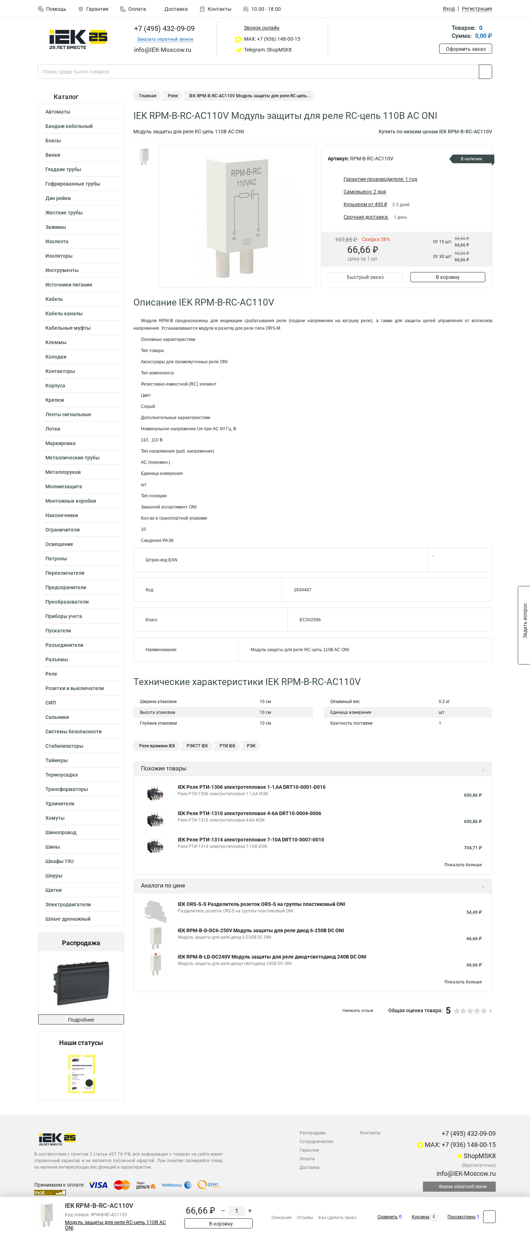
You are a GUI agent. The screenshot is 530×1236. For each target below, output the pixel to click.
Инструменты (62, 270)
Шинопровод (60, 832)
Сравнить (387, 1216)
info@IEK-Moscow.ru (465, 1173)
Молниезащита (63, 486)
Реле (51, 674)
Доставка (175, 9)
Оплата (137, 9)
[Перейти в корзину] (444, 32)
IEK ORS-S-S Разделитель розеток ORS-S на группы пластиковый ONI (261, 904)
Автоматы (57, 112)
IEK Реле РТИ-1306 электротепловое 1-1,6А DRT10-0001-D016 (252, 787)
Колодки (55, 357)
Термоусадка (61, 775)
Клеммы (55, 342)
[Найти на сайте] (485, 72)
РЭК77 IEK (197, 745)
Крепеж (54, 400)
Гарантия (97, 9)
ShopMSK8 (479, 1156)
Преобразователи (67, 602)
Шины (52, 847)
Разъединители (64, 645)
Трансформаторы (66, 789)
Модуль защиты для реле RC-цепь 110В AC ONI (115, 1225)
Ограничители (62, 530)
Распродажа (313, 1132)
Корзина (420, 1216)
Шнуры (53, 876)
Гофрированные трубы (72, 184)
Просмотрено (461, 1216)
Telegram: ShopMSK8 (267, 50)
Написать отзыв (358, 1010)
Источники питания (68, 285)
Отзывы (305, 1217)
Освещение (59, 544)
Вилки (52, 155)
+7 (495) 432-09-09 (163, 28)
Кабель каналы (64, 313)
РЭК (251, 745)
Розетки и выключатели (74, 688)
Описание (281, 1217)
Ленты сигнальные (68, 414)
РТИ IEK (227, 745)
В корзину (448, 277)
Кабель (54, 299)
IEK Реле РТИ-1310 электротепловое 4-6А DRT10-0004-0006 (249, 813)
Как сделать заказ (337, 1217)
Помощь (56, 9)
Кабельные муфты (67, 328)
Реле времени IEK (157, 745)
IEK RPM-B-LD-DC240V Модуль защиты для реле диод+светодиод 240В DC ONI (272, 957)
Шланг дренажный (67, 919)
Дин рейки (58, 198)
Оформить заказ (466, 49)
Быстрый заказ (365, 277)
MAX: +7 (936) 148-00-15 (271, 39)
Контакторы (60, 371)
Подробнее (81, 1020)
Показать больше (463, 864)
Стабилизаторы (64, 746)
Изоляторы (58, 256)
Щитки (53, 890)
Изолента (57, 241)
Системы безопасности (73, 731)
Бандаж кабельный (69, 126)
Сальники (57, 717)
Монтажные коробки (70, 501)
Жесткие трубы (64, 212)
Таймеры (56, 760)
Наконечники (61, 515)
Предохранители (65, 587)
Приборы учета (63, 616)
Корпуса (55, 385)
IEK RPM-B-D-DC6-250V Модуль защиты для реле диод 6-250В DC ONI (261, 930)
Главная (147, 95)
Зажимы (55, 227)
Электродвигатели (68, 904)
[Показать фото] (144, 156)
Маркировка (60, 443)
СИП (50, 703)
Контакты (219, 9)
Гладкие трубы (63, 169)
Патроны (56, 558)
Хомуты (55, 818)
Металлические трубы (72, 458)
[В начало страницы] (489, 1216)
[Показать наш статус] (81, 1073)
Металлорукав (63, 472)
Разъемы (56, 659)
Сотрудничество (317, 1141)
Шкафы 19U (59, 861)
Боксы (53, 140)
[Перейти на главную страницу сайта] (78, 39)
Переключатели (64, 573)
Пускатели (58, 630)
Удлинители (59, 803)
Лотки (52, 429)
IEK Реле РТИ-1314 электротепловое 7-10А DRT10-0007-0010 (251, 839)
